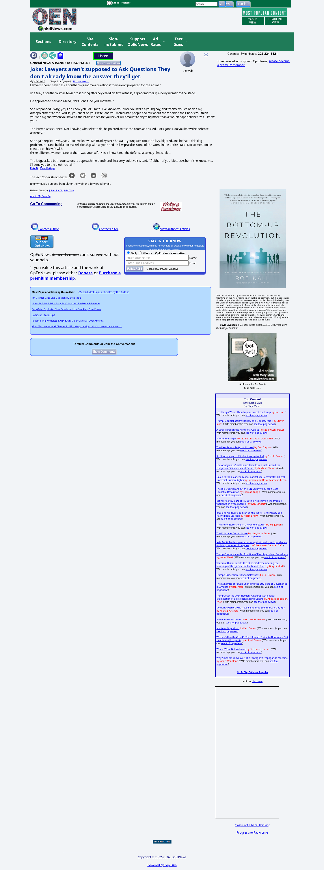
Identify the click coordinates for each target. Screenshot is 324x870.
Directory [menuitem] (67, 41)
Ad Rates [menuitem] (156, 41)
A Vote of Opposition (227, 628)
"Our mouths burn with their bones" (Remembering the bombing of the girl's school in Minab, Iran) (247, 564)
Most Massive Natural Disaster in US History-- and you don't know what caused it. (77, 326)
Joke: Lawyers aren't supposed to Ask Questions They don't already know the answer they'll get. (100, 72)
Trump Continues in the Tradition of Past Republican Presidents (252, 554)
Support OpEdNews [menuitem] (136, 41)
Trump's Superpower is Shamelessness (237, 574)
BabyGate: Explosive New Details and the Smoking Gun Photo (66, 309)
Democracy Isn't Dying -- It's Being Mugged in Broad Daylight (250, 607)
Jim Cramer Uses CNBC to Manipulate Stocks (56, 297)
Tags (69, 190)
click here (257, 681)
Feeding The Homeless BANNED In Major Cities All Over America (68, 320)
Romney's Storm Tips (43, 314)
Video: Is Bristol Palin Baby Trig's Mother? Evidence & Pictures (66, 303)
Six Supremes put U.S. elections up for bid (240, 456)
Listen (103, 55)
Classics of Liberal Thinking (252, 825)
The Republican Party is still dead (235, 447)
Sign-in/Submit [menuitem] (113, 41)
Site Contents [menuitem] (90, 41)
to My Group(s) (40, 196)
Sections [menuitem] (43, 41)
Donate (85, 272)
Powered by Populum (162, 865)
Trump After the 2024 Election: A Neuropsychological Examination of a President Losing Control (245, 597)
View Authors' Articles (175, 229)
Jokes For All (56, 190)
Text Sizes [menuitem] (178, 41)
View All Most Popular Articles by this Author (104, 292)
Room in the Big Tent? (228, 619)
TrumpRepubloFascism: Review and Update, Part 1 (244, 420)
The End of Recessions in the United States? (241, 524)
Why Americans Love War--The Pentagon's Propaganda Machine (252, 657)
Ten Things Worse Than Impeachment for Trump (243, 412)
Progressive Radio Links (252, 832)
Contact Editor (108, 229)
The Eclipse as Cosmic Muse (232, 533)
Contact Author (48, 229)
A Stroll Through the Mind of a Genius (237, 429)
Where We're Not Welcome (231, 649)
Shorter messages (226, 438)
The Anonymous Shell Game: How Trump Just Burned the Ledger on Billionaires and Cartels (248, 466)
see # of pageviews (256, 415)
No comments (81, 81)
